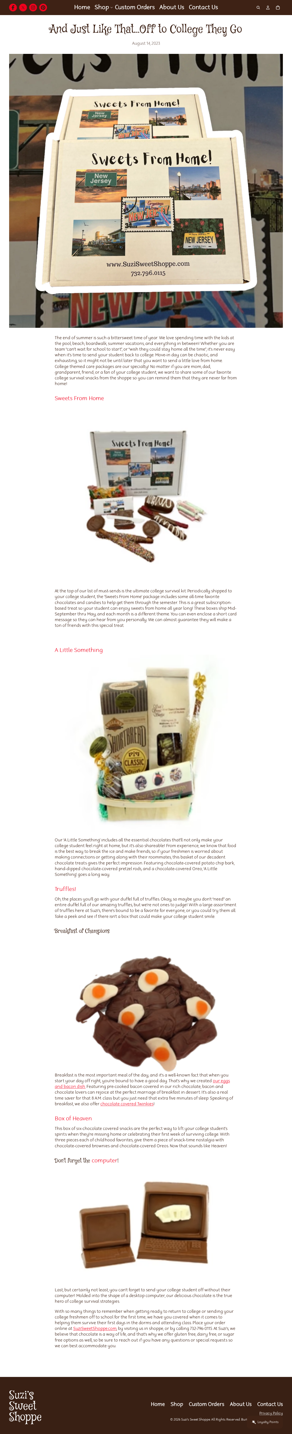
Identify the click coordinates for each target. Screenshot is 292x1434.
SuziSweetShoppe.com (95, 1328)
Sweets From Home (79, 398)
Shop (177, 1404)
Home (158, 1404)
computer (104, 1160)
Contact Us (270, 1404)
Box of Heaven (73, 1118)
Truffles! (65, 889)
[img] (13, 7)
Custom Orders (206, 1404)
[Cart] (278, 8)
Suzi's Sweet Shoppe (195, 1420)
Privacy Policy (271, 1413)
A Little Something (79, 650)
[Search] (258, 8)
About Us (241, 1404)
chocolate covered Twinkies (127, 1104)
